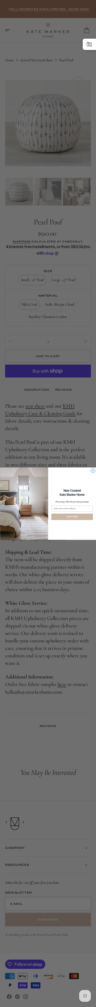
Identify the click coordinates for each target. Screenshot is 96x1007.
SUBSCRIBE (72, 517)
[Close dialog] (93, 470)
